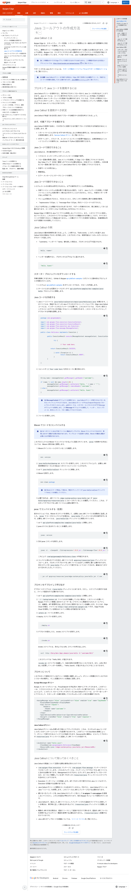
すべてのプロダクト (106, 878)
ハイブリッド (58, 2)
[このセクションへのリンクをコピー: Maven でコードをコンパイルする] (67, 425)
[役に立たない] (106, 23)
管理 (51, 13)
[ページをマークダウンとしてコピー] (37, 32)
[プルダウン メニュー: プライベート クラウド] (48, 2)
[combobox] (94, 2)
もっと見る (74, 2)
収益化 (43, 13)
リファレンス (70, 13)
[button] (14, 33)
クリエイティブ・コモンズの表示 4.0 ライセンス (73, 840)
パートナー (33, 867)
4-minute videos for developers (107, 863)
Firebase (74, 878)
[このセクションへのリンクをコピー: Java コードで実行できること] (63, 147)
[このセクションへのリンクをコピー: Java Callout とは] (54, 38)
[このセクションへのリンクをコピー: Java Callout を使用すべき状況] (69, 110)
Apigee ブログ (102, 867)
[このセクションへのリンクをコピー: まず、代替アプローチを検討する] (67, 122)
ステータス (67, 867)
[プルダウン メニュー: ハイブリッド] (65, 2)
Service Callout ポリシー (63, 135)
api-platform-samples (74, 278)
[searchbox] (13, 19)
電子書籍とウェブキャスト (38, 870)
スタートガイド (7, 13)
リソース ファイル (78, 819)
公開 (26, 13)
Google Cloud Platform (88, 878)
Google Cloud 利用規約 (61, 887)
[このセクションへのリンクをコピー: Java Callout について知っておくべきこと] (81, 758)
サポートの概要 (69, 863)
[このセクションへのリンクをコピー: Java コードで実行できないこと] (65, 182)
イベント (33, 863)
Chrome (64, 878)
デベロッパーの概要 (103, 860)
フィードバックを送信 (99, 28)
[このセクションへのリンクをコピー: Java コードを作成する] (57, 297)
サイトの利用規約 (46, 887)
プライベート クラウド (38, 2)
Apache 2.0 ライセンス (40, 843)
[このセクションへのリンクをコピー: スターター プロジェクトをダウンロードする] (78, 274)
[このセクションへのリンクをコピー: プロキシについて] (52, 672)
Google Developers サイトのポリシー (80, 843)
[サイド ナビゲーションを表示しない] (25, 887)
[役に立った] (103, 23)
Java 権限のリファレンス (80, 80)
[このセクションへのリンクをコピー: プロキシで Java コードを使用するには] (79, 88)
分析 (34, 13)
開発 (18, 13)
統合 (59, 13)
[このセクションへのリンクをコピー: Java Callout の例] (54, 228)
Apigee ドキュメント (40, 23)
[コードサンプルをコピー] (107, 248)
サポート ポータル (69, 870)
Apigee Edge (22, 2)
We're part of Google (36, 860)
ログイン (126, 2)
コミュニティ (68, 860)
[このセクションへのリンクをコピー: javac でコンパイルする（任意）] (66, 509)
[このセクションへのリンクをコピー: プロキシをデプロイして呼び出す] (67, 585)
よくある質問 (83, 13)
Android (55, 878)
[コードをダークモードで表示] (104, 248)
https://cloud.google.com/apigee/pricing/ (66, 63)
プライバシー (34, 887)
